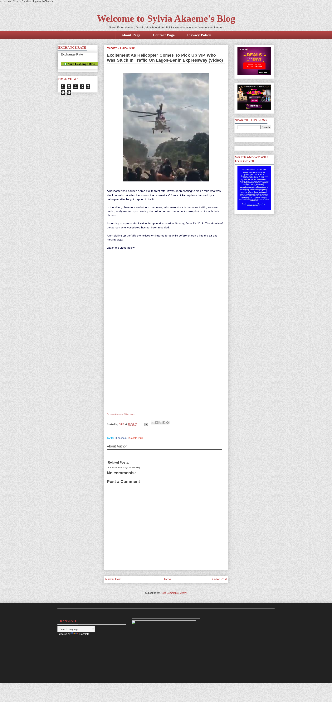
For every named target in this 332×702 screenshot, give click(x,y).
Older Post (219, 579)
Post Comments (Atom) (174, 592)
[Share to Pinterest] (167, 422)
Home (167, 579)
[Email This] (153, 422)
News (132, 414)
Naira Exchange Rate (81, 63)
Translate (84, 634)
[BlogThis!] (157, 422)
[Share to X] (160, 422)
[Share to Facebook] (164, 422)
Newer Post (113, 579)
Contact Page (164, 35)
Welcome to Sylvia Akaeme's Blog (166, 18)
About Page (130, 35)
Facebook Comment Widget (118, 414)
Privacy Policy (199, 35)
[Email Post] (146, 424)
